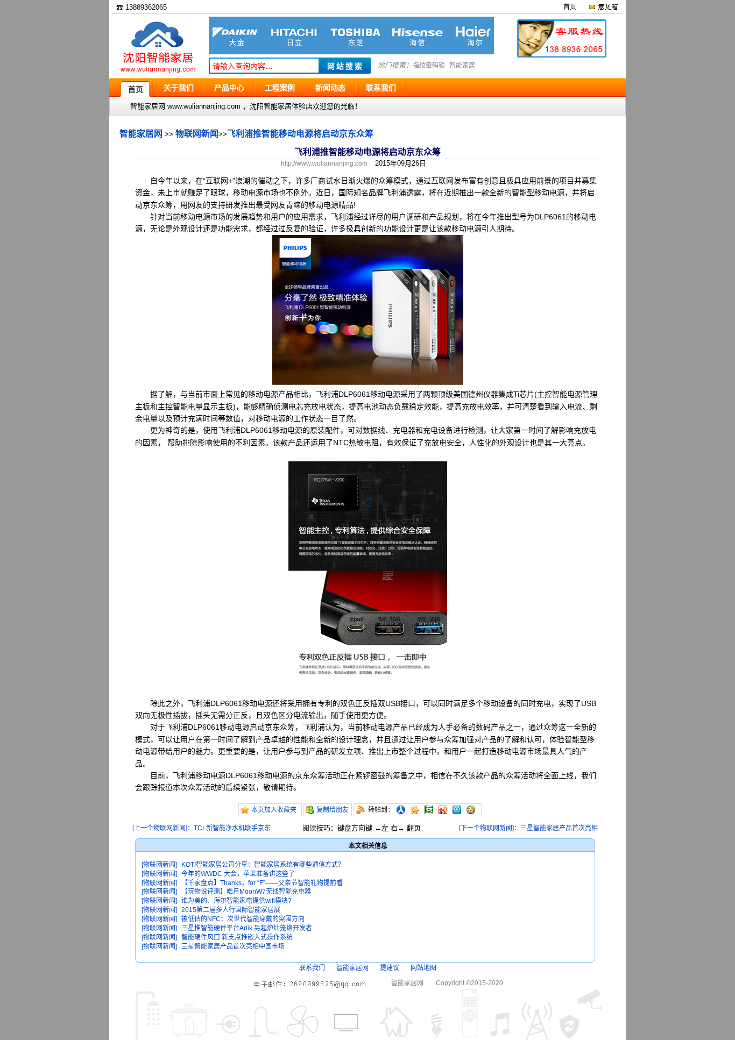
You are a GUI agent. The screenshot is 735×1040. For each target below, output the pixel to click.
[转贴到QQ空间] (471, 810)
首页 (569, 7)
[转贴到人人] (401, 810)
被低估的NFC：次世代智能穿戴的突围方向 (243, 919)
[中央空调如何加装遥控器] (351, 52)
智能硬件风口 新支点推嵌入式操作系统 (237, 937)
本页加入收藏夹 (273, 810)
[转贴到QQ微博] (457, 810)
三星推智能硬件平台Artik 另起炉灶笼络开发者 (246, 928)
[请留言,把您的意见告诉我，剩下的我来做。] (603, 7)
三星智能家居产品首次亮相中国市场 (233, 946)
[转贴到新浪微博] (443, 810)
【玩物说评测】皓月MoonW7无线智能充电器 (246, 891)
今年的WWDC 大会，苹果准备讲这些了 (238, 874)
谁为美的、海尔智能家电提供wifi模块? (236, 900)
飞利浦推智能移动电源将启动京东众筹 (300, 133)
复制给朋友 (332, 810)
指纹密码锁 (429, 65)
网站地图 (423, 968)
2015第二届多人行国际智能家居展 (230, 910)
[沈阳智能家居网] (157, 73)
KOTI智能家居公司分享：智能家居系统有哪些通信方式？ (262, 864)
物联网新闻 (196, 133)
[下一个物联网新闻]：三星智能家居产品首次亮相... (531, 828)
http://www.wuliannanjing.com (324, 163)
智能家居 (462, 65)
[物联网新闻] (159, 864)
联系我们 (312, 968)
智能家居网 (140, 133)
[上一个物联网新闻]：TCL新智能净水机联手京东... (203, 828)
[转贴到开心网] (415, 810)
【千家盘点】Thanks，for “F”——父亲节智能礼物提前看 (262, 883)
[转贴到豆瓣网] (429, 810)
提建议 (389, 968)
